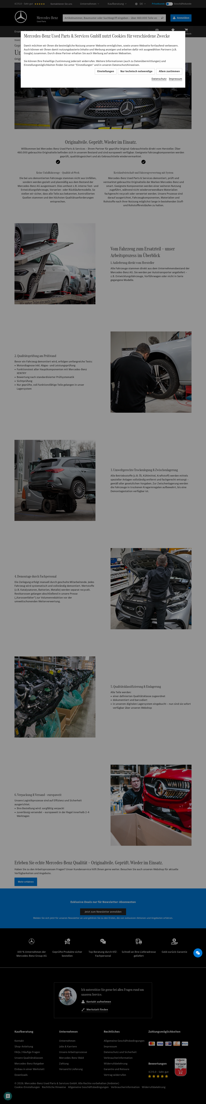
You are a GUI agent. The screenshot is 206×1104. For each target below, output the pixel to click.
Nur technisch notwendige (136, 71)
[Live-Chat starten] (197, 952)
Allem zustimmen (169, 71)
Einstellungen (105, 71)
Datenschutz (159, 79)
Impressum (175, 79)
